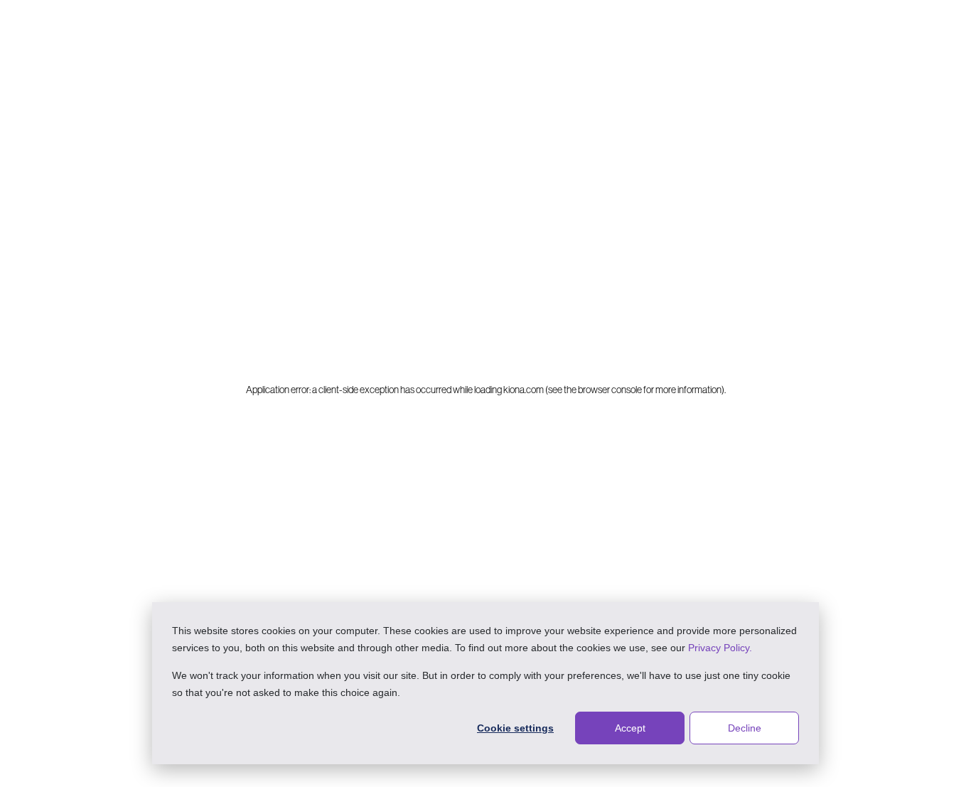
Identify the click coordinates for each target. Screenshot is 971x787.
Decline (744, 728)
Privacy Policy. (720, 647)
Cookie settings (515, 728)
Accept (630, 728)
